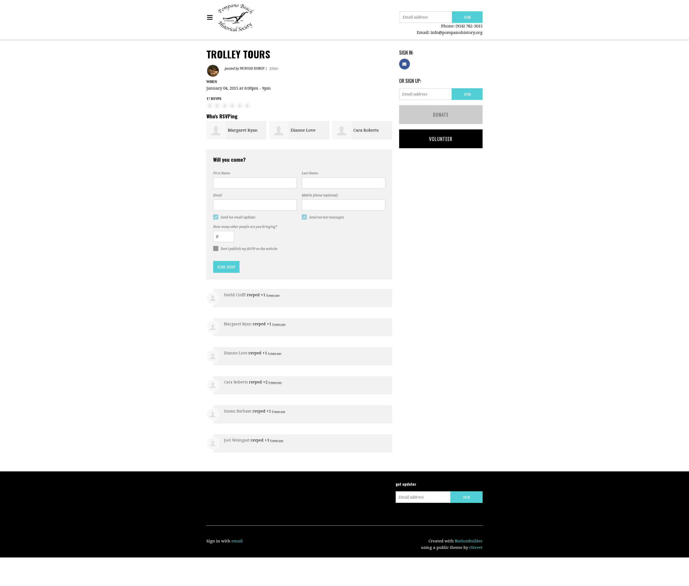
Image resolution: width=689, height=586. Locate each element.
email (237, 541)
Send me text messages (326, 217)
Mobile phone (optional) (320, 195)
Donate (441, 114)
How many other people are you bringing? (245, 227)
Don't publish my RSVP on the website (249, 249)
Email (217, 195)
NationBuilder (469, 541)
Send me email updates (238, 217)
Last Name (310, 173)
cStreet (476, 547)
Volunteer (440, 138)
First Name (221, 173)
